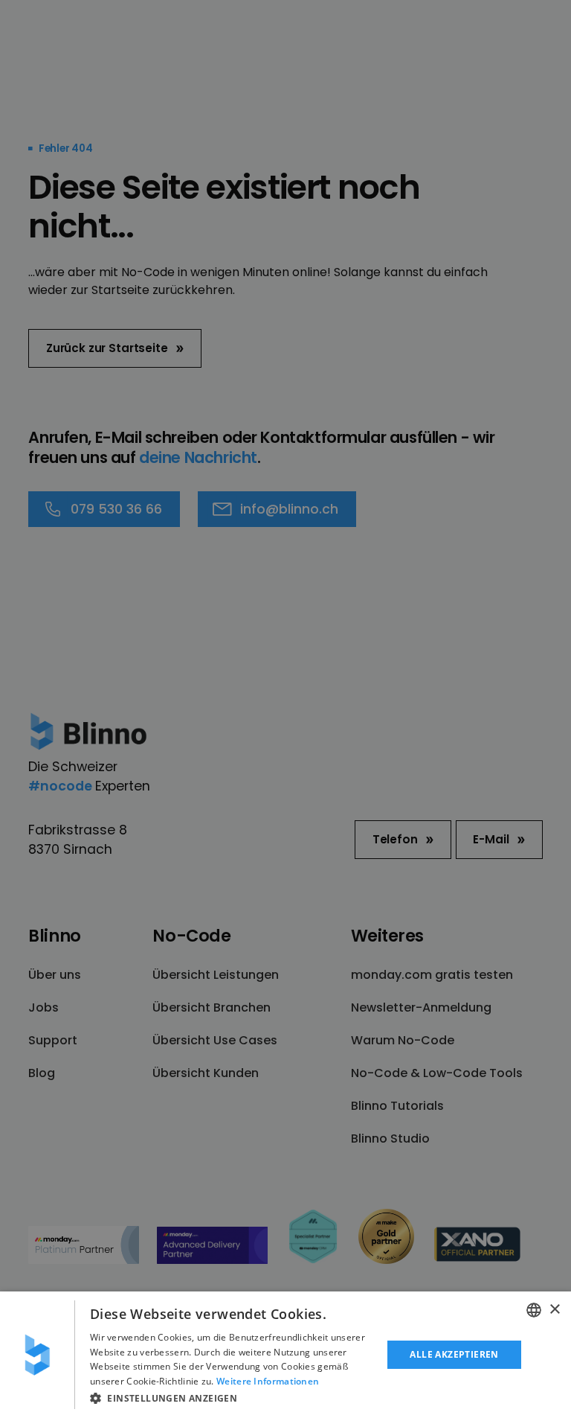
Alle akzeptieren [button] (454, 1354)
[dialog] (285, 1354)
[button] (232, 1398)
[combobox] (533, 1310)
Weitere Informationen (267, 1381)
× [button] (554, 1309)
